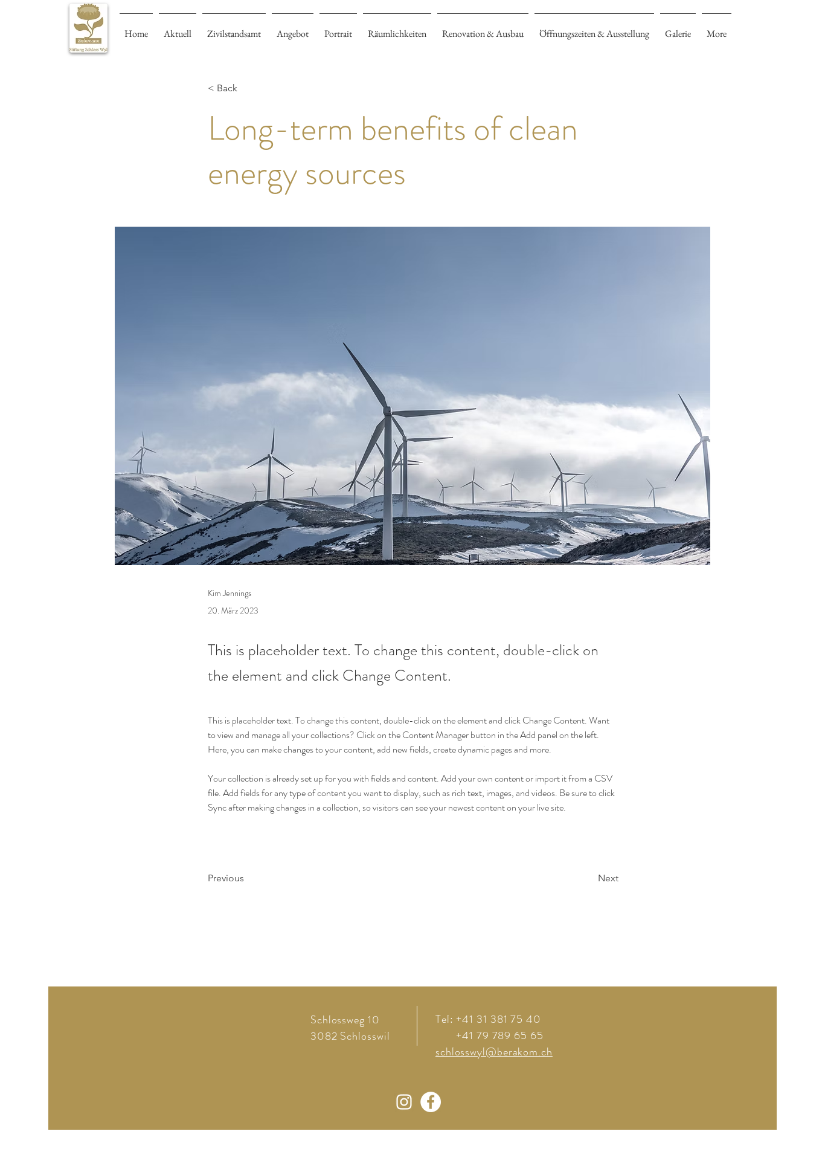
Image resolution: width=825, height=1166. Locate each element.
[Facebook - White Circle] (430, 1102)
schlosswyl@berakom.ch (494, 1052)
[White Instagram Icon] (404, 1102)
